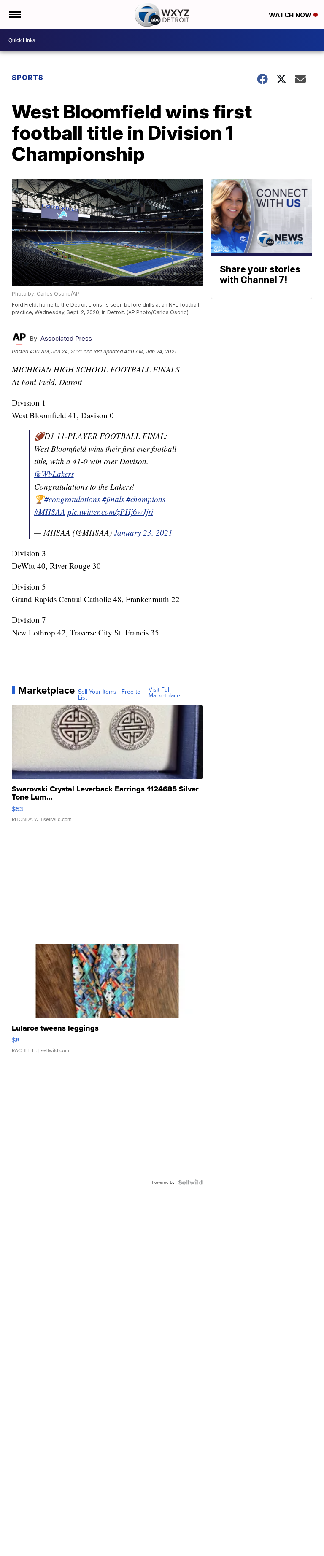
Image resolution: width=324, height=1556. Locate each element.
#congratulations (72, 499)
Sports (27, 77)
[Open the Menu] (14, 14)
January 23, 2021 (143, 532)
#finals (113, 499)
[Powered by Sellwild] (190, 1182)
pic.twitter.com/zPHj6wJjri (110, 511)
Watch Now (291, 15)
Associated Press (66, 338)
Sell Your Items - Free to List (109, 695)
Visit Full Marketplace (164, 693)
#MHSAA (49, 511)
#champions (145, 499)
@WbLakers (54, 473)
